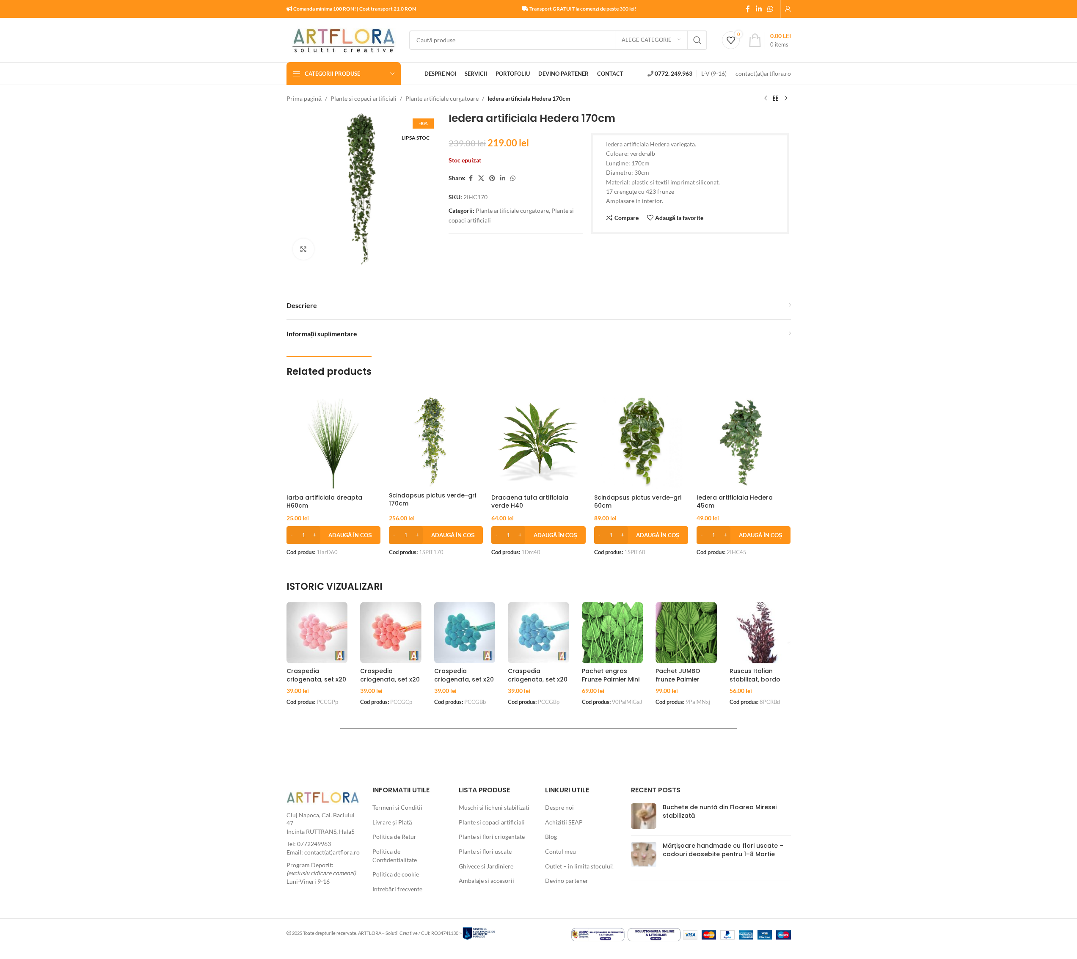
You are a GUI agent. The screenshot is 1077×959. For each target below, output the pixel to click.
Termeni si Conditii (397, 807)
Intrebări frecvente (397, 889)
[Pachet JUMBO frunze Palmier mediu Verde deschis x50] (686, 632)
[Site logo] (343, 39)
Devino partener (566, 880)
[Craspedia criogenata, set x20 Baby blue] (465, 632)
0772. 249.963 (673, 73)
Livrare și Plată (392, 822)
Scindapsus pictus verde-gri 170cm (432, 499)
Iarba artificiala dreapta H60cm (324, 501)
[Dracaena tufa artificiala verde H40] (538, 442)
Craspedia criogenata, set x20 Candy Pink (390, 679)
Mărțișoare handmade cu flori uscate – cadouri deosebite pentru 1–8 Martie (723, 849)
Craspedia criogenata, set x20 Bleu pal (537, 679)
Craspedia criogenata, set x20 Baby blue (464, 679)
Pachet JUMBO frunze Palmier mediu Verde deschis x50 (678, 683)
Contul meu (560, 851)
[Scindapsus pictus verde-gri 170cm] (436, 442)
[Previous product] (765, 98)
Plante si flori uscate (485, 851)
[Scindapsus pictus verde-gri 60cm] (641, 442)
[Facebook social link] (748, 9)
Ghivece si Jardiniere (486, 866)
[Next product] (786, 98)
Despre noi (559, 807)
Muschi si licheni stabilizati (494, 807)
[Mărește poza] (303, 249)
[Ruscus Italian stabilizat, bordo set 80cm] (760, 632)
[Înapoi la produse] (776, 98)
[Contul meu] (788, 8)
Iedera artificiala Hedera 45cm (735, 501)
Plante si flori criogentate (492, 836)
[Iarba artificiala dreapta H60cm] (333, 442)
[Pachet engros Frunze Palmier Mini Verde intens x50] (612, 632)
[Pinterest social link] (492, 178)
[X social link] (481, 178)
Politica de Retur (394, 836)
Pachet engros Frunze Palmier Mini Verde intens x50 (610, 679)
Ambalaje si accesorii (486, 880)
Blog (551, 836)
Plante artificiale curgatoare (442, 98)
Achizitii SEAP (564, 822)
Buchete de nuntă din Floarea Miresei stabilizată (720, 811)
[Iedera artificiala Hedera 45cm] (744, 442)
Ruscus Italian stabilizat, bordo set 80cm (755, 679)
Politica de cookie (395, 874)
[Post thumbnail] (643, 816)
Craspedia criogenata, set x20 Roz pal (316, 679)
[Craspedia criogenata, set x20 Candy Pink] (390, 632)
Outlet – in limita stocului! (579, 866)
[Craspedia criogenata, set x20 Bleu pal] (538, 632)
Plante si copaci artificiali (364, 98)
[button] (333, 535)
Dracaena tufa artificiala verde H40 (529, 501)
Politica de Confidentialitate (394, 855)
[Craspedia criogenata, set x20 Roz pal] (317, 632)
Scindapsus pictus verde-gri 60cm (637, 501)
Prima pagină (304, 98)
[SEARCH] (697, 40)
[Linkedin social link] (758, 9)
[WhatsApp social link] (770, 9)
